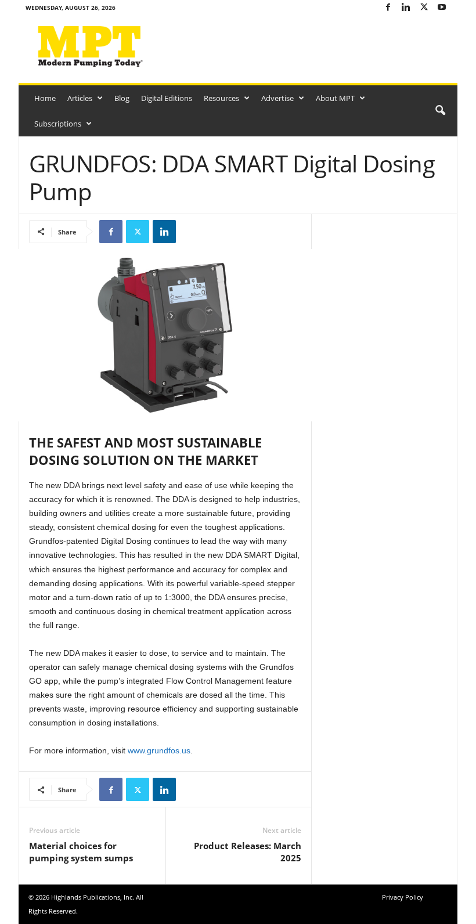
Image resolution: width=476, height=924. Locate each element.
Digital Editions (166, 98)
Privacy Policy (402, 897)
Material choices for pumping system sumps (81, 852)
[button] (440, 111)
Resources (221, 98)
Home (45, 98)
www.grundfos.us (159, 750)
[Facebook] (388, 8)
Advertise (277, 98)
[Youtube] (442, 8)
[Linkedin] (406, 8)
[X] (424, 8)
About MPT (335, 98)
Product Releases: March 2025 (247, 852)
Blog (121, 98)
